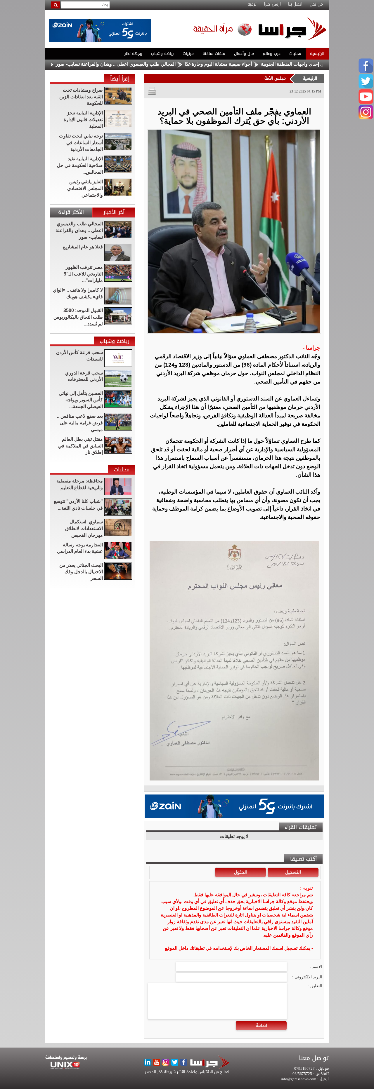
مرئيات (188, 54)
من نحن (316, 4)
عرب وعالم (271, 54)
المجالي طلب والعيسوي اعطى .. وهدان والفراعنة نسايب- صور (148, 64)
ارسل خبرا (272, 4)
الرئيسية (317, 54)
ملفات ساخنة (213, 54)
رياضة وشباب (162, 54)
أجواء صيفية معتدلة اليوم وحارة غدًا (250, 64)
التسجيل (293, 872)
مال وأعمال (244, 54)
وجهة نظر (133, 54)
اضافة (261, 1025)
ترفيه (252, 4)
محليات (295, 54)
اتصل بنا (295, 4)
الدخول (240, 872)
